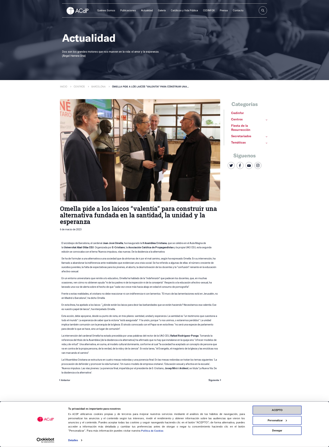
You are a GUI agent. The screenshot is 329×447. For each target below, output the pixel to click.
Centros (79, 86)
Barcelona (98, 86)
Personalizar (275, 420)
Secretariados (241, 136)
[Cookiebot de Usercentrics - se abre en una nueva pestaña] (45, 440)
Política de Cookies (152, 431)
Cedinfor (237, 113)
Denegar (277, 430)
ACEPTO (277, 410)
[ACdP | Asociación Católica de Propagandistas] (77, 10)
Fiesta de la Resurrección (240, 128)
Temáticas (238, 142)
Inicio (63, 86)
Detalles (73, 440)
